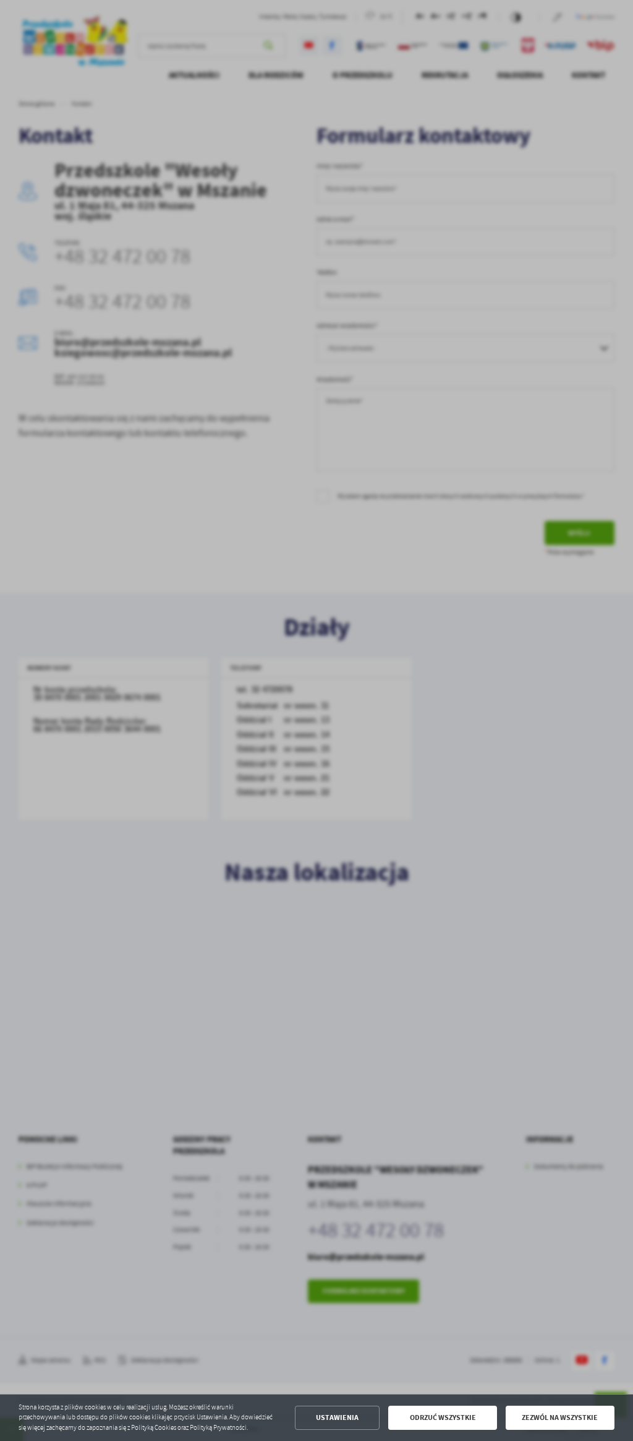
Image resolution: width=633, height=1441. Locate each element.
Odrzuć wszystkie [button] (443, 1417)
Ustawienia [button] (337, 1417)
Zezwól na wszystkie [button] (560, 1417)
